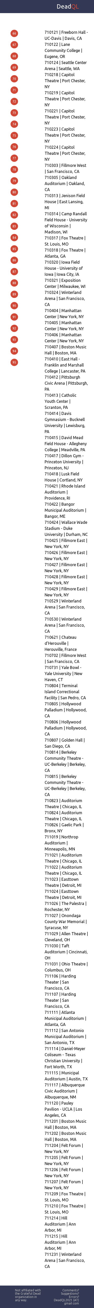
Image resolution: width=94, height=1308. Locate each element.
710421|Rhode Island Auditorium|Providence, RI (65, 492)
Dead (68, 6)
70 (14, 78)
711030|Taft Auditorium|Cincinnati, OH (66, 952)
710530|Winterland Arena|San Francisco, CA (65, 625)
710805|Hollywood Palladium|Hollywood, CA (66, 710)
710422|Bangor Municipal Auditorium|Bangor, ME (65, 510)
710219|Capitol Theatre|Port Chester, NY (65, 98)
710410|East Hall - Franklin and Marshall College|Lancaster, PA (65, 365)
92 (14, 328)
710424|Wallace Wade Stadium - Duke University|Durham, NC (66, 528)
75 (14, 135)
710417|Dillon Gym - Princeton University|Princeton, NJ (64, 461)
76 (14, 146)
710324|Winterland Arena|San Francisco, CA (65, 298)
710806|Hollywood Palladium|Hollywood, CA (66, 728)
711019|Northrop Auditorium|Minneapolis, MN (61, 843)
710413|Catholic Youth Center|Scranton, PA (60, 401)
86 (14, 260)
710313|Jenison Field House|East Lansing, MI (65, 201)
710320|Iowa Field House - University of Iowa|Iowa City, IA (64, 268)
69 (14, 67)
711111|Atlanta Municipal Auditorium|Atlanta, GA (65, 1018)
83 (14, 226)
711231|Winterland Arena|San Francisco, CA (65, 1260)
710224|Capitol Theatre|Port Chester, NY (65, 153)
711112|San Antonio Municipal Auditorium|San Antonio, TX (65, 1036)
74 (14, 124)
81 (14, 203)
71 (14, 90)
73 (14, 112)
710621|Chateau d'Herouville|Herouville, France (61, 643)
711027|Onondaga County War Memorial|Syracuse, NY (66, 921)
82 (14, 215)
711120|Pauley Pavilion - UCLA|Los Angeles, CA (63, 1109)
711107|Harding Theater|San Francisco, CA (60, 1000)
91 (14, 317)
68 (14, 56)
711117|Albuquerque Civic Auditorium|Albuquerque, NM (65, 1091)
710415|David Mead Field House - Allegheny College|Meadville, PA (66, 443)
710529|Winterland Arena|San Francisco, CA (65, 607)
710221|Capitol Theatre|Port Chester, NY (65, 117)
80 (14, 192)
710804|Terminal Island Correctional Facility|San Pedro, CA (65, 691)
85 (14, 249)
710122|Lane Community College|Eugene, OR (63, 50)
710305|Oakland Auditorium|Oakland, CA (65, 183)
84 (14, 237)
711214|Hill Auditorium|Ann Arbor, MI (60, 1224)
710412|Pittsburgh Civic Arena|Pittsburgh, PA (66, 383)
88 (14, 283)
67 (14, 44)
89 (14, 294)
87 (14, 271)
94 (14, 351)
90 (14, 305)
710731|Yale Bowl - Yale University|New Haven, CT (63, 673)
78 (14, 169)
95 (14, 362)
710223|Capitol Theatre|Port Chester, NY (65, 135)
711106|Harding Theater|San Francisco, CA (60, 982)
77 (14, 158)
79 (14, 180)
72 (14, 101)
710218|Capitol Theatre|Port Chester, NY (65, 80)
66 (14, 33)
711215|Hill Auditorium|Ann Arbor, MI (60, 1242)
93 (14, 339)
